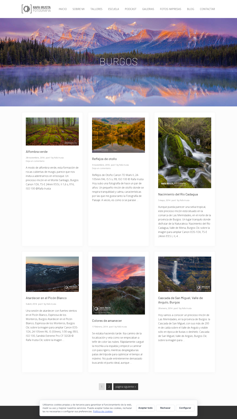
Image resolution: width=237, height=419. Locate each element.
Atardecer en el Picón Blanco (46, 298)
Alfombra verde (37, 151)
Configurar (185, 407)
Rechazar (165, 407)
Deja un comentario (35, 161)
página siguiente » (125, 387)
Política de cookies (103, 411)
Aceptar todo (145, 407)
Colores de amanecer (107, 320)
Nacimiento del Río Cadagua (178, 194)
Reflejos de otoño (104, 159)
